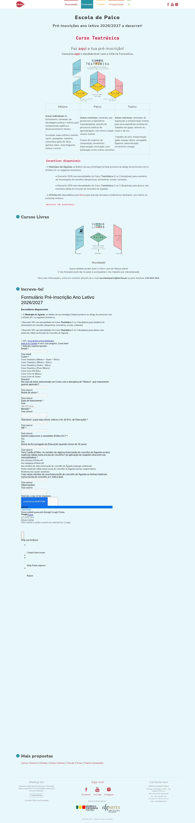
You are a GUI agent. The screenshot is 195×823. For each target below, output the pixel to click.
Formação (87, 4)
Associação (71, 4)
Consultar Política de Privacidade (36, 800)
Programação (116, 4)
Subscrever (36, 795)
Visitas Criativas (57, 763)
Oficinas (43, 763)
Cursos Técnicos (29, 763)
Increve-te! (32, 289)
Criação (101, 4)
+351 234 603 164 (160, 796)
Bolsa (82, 195)
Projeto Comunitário (93, 763)
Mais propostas (37, 756)
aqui (82, 48)
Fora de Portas (74, 763)
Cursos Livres (35, 217)
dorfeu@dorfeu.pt (161, 801)
